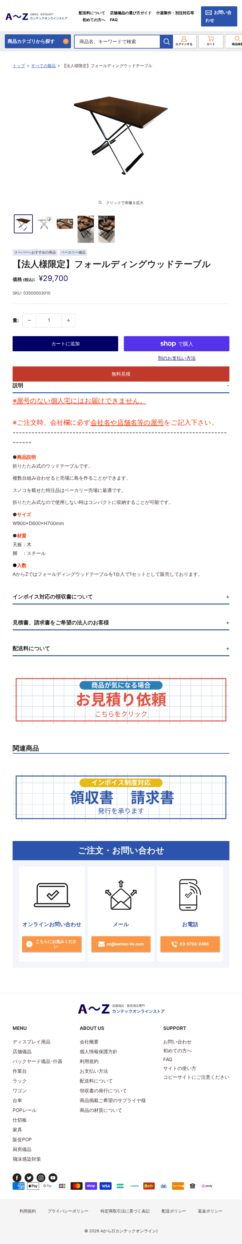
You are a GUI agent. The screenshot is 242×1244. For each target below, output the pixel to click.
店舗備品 (22, 1051)
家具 (17, 1130)
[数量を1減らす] (29, 320)
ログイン (184, 44)
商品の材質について (101, 1110)
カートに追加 (65, 344)
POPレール (25, 1110)
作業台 (20, 1071)
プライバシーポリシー (68, 1211)
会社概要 (89, 1042)
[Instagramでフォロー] (41, 1177)
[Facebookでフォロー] (17, 1177)
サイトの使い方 (179, 1068)
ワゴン (20, 1091)
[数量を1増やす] (68, 320)
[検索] (166, 42)
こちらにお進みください (56, 944)
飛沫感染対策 (27, 1159)
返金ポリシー (210, 1211)
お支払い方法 (94, 1071)
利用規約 (89, 1061)
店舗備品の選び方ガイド (131, 12)
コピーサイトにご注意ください (196, 1077)
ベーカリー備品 (73, 252)
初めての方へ (94, 19)
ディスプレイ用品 (31, 1042)
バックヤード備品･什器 (37, 1061)
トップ (19, 65)
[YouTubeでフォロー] (53, 1177)
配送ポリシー (174, 1211)
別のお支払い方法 (177, 358)
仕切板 (20, 1120)
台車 (17, 1100)
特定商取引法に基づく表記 (125, 1211)
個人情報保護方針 (99, 1051)
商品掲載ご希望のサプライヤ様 (113, 1100)
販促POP (22, 1139)
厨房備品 (22, 1149)
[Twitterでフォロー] (29, 1177)
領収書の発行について (103, 1091)
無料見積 (121, 374)
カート (211, 44)
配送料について (92, 12)
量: (16, 320)
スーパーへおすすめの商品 (35, 252)
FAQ (114, 19)
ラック (20, 1081)
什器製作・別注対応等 (175, 12)
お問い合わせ (218, 16)
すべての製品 (43, 65)
